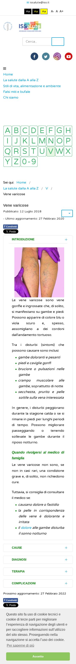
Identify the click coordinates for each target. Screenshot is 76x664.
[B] (16, 130)
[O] (59, 141)
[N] (50, 141)
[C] (24, 130)
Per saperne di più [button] (20, 645)
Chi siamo (10, 97)
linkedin (57, 56)
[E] (42, 130)
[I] (7, 141)
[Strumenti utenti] (67, 213)
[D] (33, 130)
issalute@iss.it (39, 2)
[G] (59, 130)
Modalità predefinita (13, 11)
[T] (33, 151)
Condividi (10, 226)
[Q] (7, 151)
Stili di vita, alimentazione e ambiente (32, 86)
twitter (46, 56)
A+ (61, 11)
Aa (28, 11)
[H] (68, 130)
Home (8, 74)
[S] (24, 151)
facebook (34, 56)
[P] (68, 141)
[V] (50, 151)
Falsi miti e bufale (16, 92)
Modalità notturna (20, 11)
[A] (7, 130)
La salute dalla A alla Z (20, 80)
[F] (50, 130)
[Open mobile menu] (4, 69)
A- (52, 11)
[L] (33, 141)
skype (68, 56)
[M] (42, 141)
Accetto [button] (38, 656)
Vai (58, 41)
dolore (26, 528)
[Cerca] (5, 103)
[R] (16, 151)
